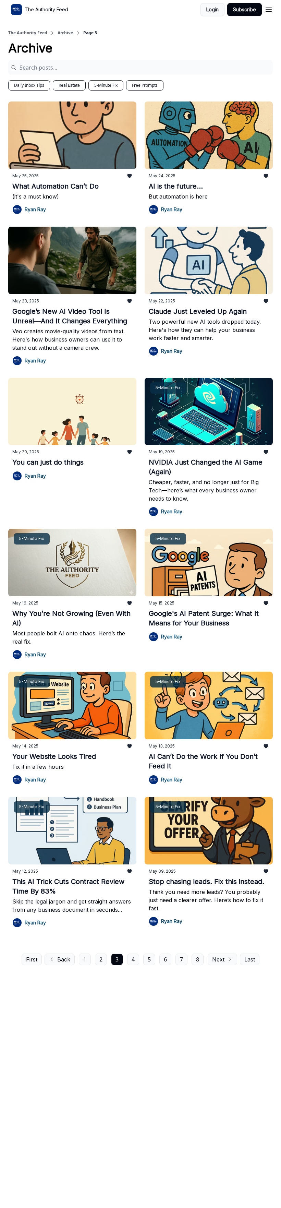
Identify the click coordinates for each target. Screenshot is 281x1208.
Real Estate (69, 85)
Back (63, 959)
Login (212, 9)
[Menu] (269, 8)
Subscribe (244, 9)
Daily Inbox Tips (29, 85)
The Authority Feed (27, 33)
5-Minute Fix (106, 85)
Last (249, 959)
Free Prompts (145, 85)
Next (218, 959)
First (31, 959)
